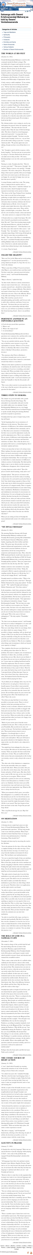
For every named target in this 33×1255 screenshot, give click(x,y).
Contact (16, 1249)
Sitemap (28, 1247)
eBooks (13, 1246)
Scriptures (6, 40)
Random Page (21, 1247)
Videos (30, 1246)
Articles (18, 1246)
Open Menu (2, 10)
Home (2, 1246)
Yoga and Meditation (9, 32)
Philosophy (6, 37)
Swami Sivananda (8, 44)
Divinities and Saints (9, 42)
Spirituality (6, 35)
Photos (3, 1247)
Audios (24, 1246)
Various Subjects (8, 47)
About (7, 1246)
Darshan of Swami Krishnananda (13, 49)
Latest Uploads (11, 1247)
